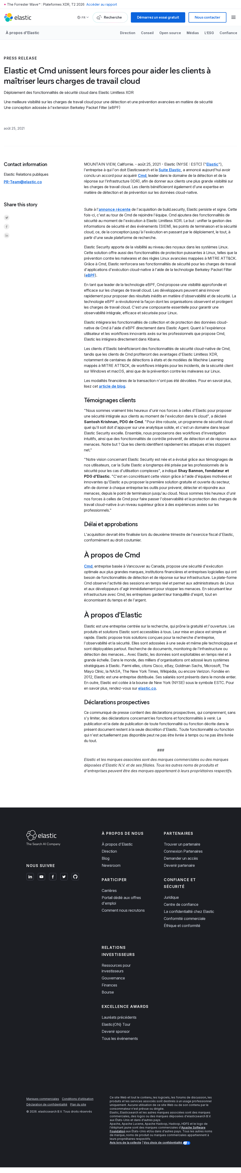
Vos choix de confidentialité (163, 1142)
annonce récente (115, 209)
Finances (109, 985)
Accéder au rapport (101, 4)
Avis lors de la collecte (125, 1142)
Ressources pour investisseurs (116, 968)
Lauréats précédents (119, 1017)
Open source (170, 33)
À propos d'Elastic (22, 32)
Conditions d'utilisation (77, 1099)
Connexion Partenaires (183, 851)
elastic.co (147, 688)
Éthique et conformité (182, 925)
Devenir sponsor (116, 1031)
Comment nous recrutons (123, 910)
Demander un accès (181, 858)
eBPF (90, 275)
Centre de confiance (181, 904)
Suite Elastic (170, 169)
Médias (193, 33)
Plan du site (78, 1104)
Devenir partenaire (179, 865)
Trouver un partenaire (182, 844)
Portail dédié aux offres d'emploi (121, 900)
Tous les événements (120, 1038)
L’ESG (209, 33)
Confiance (228, 33)
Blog (105, 858)
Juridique (171, 897)
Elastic (212, 164)
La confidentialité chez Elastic (189, 911)
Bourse (108, 992)
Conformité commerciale (184, 918)
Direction (127, 33)
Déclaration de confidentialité (46, 1104)
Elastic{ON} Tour (116, 1024)
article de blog (112, 386)
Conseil (147, 33)
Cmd (142, 175)
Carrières (109, 890)
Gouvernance (113, 978)
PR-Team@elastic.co (23, 181)
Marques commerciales (42, 1099)
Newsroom (111, 865)
